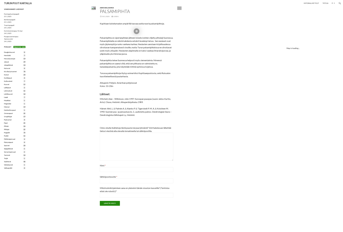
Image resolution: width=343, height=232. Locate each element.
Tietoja (325, 3)
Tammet (14, 155)
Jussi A (115, 16)
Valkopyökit (14, 168)
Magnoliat (14, 104)
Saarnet (14, 145)
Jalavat (14, 62)
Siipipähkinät (14, 149)
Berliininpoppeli (9, 20)
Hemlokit (14, 55)
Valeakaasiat (14, 165)
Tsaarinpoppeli (9, 25)
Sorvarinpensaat (14, 152)
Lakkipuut (14, 88)
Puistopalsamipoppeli (11, 14)
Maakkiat (14, 100)
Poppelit (14, 133)
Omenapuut (14, 113)
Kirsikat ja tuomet (14, 71)
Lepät (14, 97)
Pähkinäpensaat (14, 139)
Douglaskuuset (14, 52)
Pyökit (14, 136)
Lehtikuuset (14, 94)
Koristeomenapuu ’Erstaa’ (13, 31)
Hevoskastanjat (14, 59)
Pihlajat (14, 129)
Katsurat (14, 68)
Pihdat (14, 126)
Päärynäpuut (14, 142)
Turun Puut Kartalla (18, 3)
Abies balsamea (107, 8)
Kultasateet (14, 81)
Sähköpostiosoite (108, 176)
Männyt (14, 107)
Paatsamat (14, 120)
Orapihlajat (14, 117)
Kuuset (14, 84)
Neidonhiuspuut (14, 110)
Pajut (14, 123)
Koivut (14, 75)
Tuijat (14, 158)
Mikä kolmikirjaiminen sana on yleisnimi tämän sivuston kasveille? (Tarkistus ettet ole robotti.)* (134, 189)
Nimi (103, 165)
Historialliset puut (311, 3)
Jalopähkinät (14, 65)
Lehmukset (14, 91)
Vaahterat (14, 162)
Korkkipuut (14, 78)
